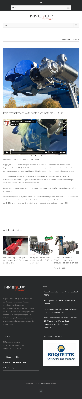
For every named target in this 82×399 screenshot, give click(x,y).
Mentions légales (10, 368)
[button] (4, 252)
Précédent (66, 40)
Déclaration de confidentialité (15, 362)
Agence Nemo (44, 384)
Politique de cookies (11, 357)
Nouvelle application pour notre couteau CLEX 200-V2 (61, 293)
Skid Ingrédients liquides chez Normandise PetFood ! (59, 302)
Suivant (74, 40)
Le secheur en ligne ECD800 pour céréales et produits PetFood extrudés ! (60, 310)
